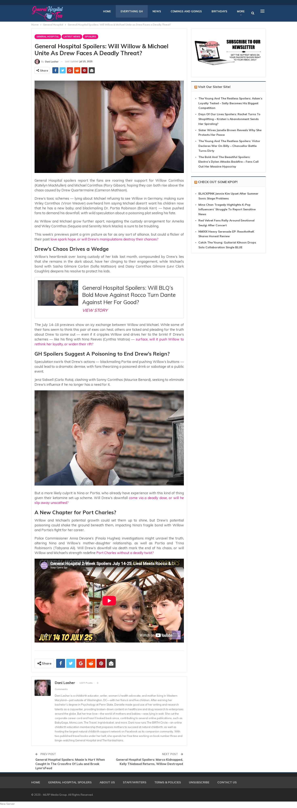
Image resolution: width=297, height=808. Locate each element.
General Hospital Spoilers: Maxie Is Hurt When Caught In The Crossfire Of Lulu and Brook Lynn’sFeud (70, 764)
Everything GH (132, 11)
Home (107, 11)
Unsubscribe (199, 782)
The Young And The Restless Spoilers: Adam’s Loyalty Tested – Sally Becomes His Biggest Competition (230, 103)
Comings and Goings (186, 11)
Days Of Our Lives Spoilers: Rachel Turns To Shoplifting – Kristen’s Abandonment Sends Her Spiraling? (229, 119)
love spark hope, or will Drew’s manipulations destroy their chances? (104, 239)
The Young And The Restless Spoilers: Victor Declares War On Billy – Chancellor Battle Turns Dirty (229, 146)
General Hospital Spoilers (70, 782)
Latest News (72, 36)
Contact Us (227, 782)
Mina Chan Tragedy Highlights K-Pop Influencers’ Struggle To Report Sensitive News (227, 209)
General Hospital (48, 36)
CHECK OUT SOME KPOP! (218, 182)
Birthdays (219, 11)
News (157, 11)
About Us (107, 782)
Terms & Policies (167, 782)
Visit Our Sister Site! (214, 87)
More (241, 11)
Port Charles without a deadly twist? (125, 553)
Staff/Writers (134, 782)
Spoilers (90, 36)
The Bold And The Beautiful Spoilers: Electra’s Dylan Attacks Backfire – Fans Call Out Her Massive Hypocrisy (228, 162)
